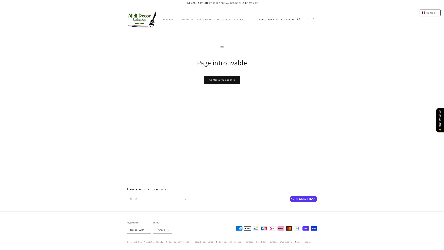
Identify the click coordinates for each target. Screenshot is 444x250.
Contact (249, 242)
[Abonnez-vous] (185, 199)
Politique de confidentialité (178, 242)
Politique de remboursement (229, 242)
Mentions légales (303, 242)
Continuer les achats (222, 79)
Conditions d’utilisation (281, 242)
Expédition (261, 242)
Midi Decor (139, 242)
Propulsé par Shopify (153, 242)
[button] (169, 19)
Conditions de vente (204, 242)
